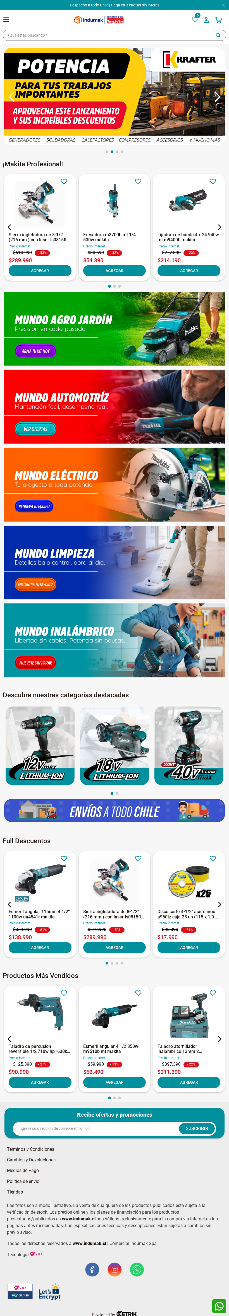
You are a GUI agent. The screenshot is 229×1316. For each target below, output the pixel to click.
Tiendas (15, 1192)
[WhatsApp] (219, 1306)
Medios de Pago (23, 1170)
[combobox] (114, 35)
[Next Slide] (217, 97)
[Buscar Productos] (221, 35)
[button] (107, 151)
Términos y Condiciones (30, 1149)
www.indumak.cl (79, 1219)
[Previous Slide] (11, 97)
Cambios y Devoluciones (31, 1160)
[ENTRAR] (206, 19)
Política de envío (23, 1181)
